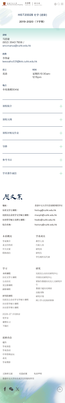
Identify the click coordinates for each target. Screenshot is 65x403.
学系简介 (6, 241)
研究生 (39, 252)
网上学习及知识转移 (45, 300)
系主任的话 (7, 244)
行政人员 (40, 244)
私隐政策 (23, 373)
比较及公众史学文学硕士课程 (15, 299)
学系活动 (6, 350)
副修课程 (6, 289)
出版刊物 (40, 292)
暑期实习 (6, 321)
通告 (4, 342)
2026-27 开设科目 (11, 314)
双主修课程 (7, 285)
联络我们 (6, 252)
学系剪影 (6, 362)
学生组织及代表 (43, 256)
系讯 (4, 358)
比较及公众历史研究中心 (47, 273)
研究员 (39, 248)
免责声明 (38, 373)
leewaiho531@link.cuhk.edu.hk (19, 61)
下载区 (5, 325)
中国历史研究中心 (44, 277)
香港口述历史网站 (44, 288)
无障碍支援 (7, 373)
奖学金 (5, 317)
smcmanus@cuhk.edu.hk (16, 45)
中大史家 (6, 248)
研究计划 (40, 296)
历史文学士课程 (9, 277)
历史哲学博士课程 (10, 307)
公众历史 (6, 281)
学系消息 (6, 346)
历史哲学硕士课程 (10, 303)
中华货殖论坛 (8, 354)
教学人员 (40, 241)
